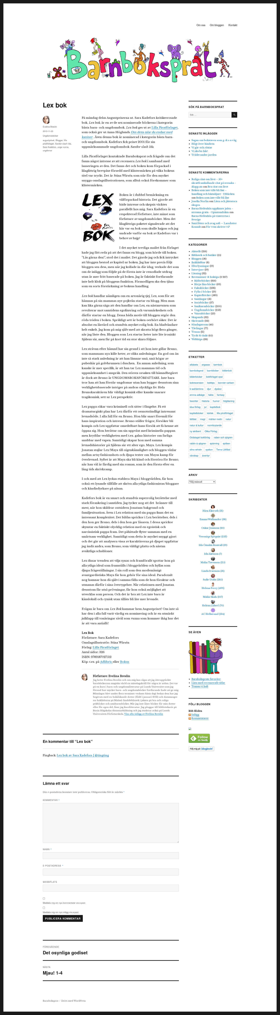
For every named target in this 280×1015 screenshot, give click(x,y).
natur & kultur (197, 425)
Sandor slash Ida (63, 143)
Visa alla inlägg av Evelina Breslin (143, 714)
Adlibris (106, 662)
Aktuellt (196, 251)
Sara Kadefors (49, 147)
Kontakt (232, 25)
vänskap (194, 455)
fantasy (220, 394)
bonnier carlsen (226, 382)
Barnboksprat (50, 1000)
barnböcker (213, 370)
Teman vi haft (200, 686)
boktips (211, 382)
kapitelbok (215, 407)
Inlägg (195, 714)
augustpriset (48, 140)
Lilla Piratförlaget (165, 127)
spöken (226, 443)
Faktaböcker (201, 288)
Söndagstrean (200, 324)
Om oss (201, 25)
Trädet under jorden (204, 154)
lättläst (193, 419)
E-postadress (53, 865)
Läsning (196, 273)
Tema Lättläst (223, 449)
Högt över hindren (203, 143)
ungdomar (47, 150)
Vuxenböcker (202, 313)
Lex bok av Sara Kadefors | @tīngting (83, 755)
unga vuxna (63, 147)
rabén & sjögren (198, 443)
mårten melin (215, 419)
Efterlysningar (200, 266)
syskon (209, 449)
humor (216, 401)
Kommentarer (200, 718)
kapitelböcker (196, 413)
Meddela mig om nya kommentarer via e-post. (64, 902)
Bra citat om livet (218, 186)
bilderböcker (196, 376)
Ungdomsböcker (50, 135)
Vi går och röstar (202, 147)
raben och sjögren (223, 437)
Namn (47, 849)
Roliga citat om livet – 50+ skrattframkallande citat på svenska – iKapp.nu (214, 183)
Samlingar (200, 299)
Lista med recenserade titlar (208, 682)
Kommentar (51, 800)
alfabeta (194, 364)
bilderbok (227, 370)
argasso (206, 364)
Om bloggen (217, 25)
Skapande (197, 317)
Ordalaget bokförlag (200, 437)
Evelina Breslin (50, 126)
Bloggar (59, 140)
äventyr (206, 455)
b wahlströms (196, 388)
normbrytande (214, 425)
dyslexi (218, 388)
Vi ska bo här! (200, 151)
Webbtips (197, 339)
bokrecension (197, 382)
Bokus (124, 662)
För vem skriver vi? (218, 226)
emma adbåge (197, 394)
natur (228, 419)
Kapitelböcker (202, 295)
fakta (210, 394)
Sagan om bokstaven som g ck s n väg (214, 140)
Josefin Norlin (200, 201)
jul (205, 407)
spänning (214, 443)
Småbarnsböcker (204, 306)
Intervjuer (198, 269)
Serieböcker (201, 302)
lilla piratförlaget (225, 413)
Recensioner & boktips (205, 277)
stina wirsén (196, 449)
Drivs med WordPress (73, 1000)
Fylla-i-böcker (202, 291)
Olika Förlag (211, 431)
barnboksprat (196, 370)
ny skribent (195, 431)
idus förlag (195, 407)
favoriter (194, 401)
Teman (196, 331)
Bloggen (196, 258)
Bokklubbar (198, 262)
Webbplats (50, 881)
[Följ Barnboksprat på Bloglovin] (213, 748)
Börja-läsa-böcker (205, 284)
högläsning (228, 401)
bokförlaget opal (214, 376)
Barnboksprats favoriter (206, 679)
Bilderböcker (202, 280)
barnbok (218, 364)
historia (205, 401)
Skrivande (198, 320)
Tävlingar (197, 328)
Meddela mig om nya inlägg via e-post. (61, 912)
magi (202, 419)
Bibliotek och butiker (204, 255)
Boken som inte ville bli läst (212, 197)
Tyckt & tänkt (200, 335)
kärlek (210, 413)
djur (209, 388)
